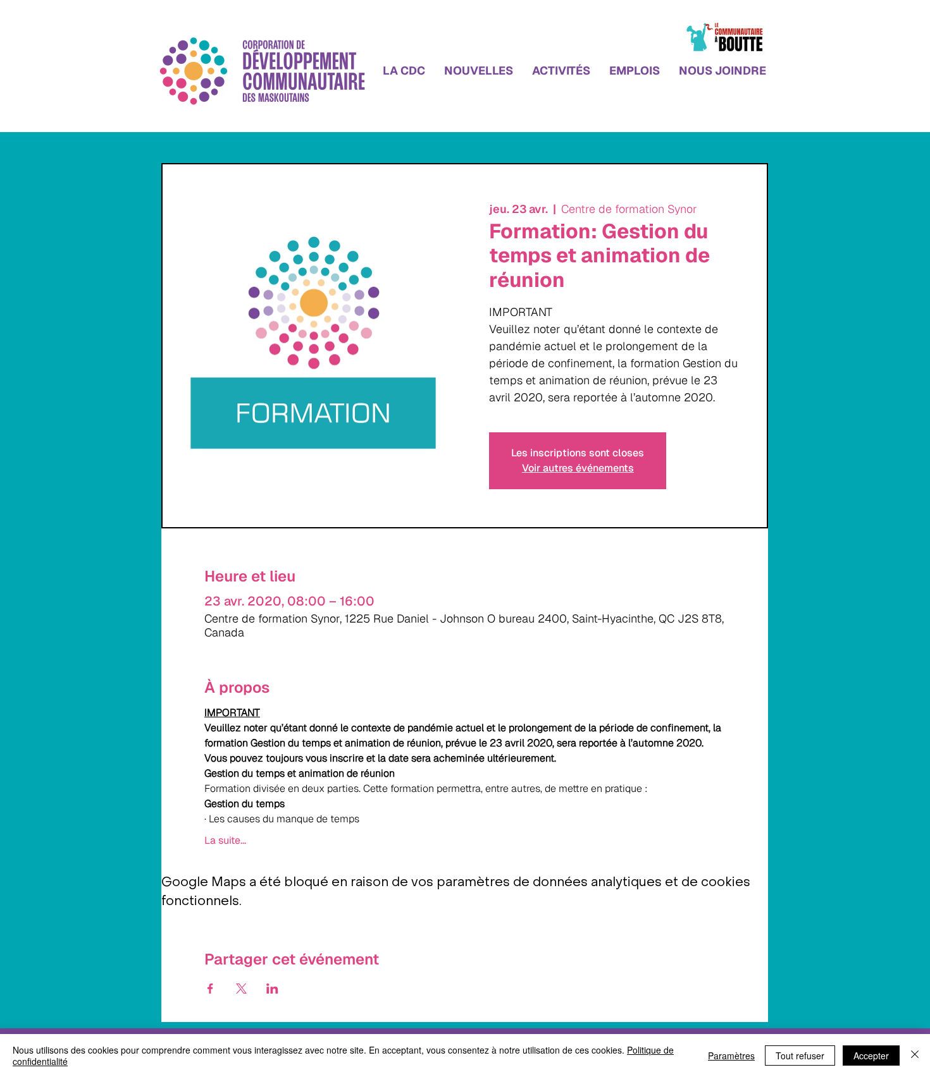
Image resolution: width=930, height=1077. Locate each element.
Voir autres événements (578, 468)
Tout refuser (800, 1055)
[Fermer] (914, 1055)
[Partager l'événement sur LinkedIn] (272, 988)
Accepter (871, 1055)
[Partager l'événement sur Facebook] (210, 988)
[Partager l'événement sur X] (241, 988)
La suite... (225, 840)
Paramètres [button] (731, 1055)
